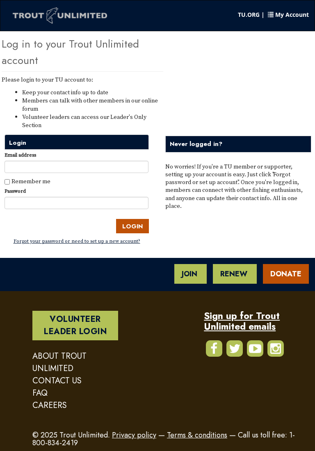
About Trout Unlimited (59, 362)
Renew (234, 274)
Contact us (57, 381)
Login (132, 226)
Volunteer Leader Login (75, 325)
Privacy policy (134, 435)
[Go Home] (60, 15)
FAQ (40, 393)
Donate (285, 274)
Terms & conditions (197, 435)
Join (190, 274)
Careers (49, 405)
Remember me (30, 181)
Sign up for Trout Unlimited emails (242, 321)
